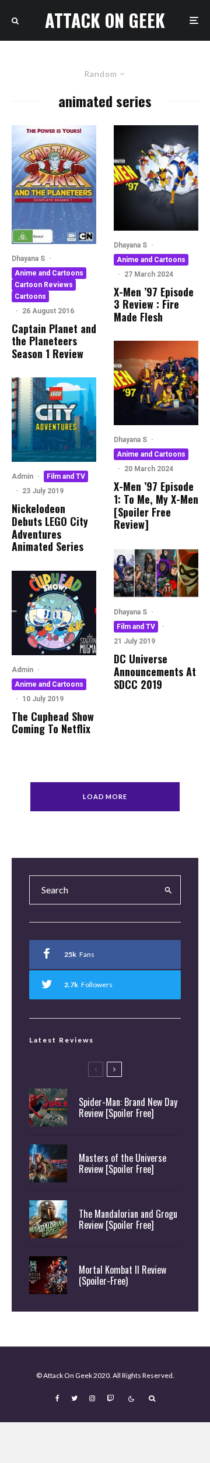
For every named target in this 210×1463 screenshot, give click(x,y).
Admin (22, 476)
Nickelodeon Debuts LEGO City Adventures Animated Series (50, 528)
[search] (168, 890)
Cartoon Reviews (44, 285)
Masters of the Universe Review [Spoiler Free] (122, 1164)
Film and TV (66, 476)
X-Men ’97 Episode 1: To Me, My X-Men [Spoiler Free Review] (156, 505)
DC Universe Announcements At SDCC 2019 (155, 672)
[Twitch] (110, 1398)
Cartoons (30, 296)
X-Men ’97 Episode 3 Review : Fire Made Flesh (154, 305)
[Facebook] (57, 1398)
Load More (105, 796)
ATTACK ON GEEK (105, 20)
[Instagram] (92, 1398)
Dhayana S (28, 259)
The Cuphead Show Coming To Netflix (53, 723)
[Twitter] (74, 1398)
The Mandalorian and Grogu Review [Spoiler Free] (128, 1219)
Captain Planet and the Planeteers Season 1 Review (54, 342)
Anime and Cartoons (49, 273)
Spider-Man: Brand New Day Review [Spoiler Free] (128, 1108)
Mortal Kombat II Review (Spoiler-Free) (122, 1275)
